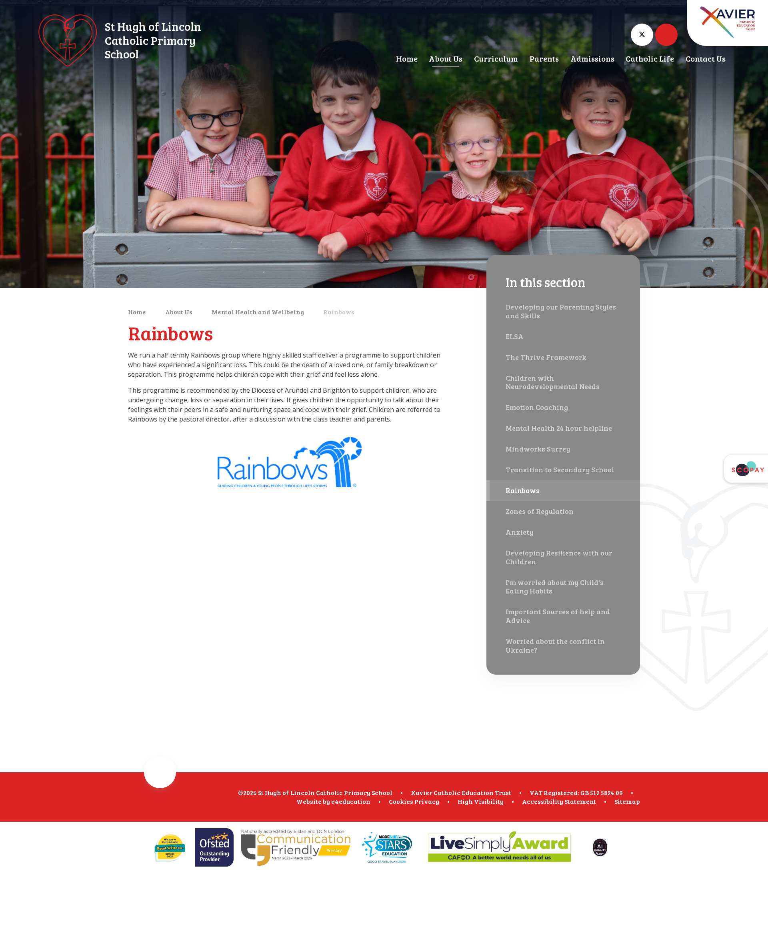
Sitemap (627, 801)
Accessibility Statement (559, 801)
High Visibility (481, 801)
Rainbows (338, 312)
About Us (178, 312)
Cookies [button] (401, 801)
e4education (350, 801)
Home (137, 312)
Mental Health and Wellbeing (258, 312)
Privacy (426, 801)
